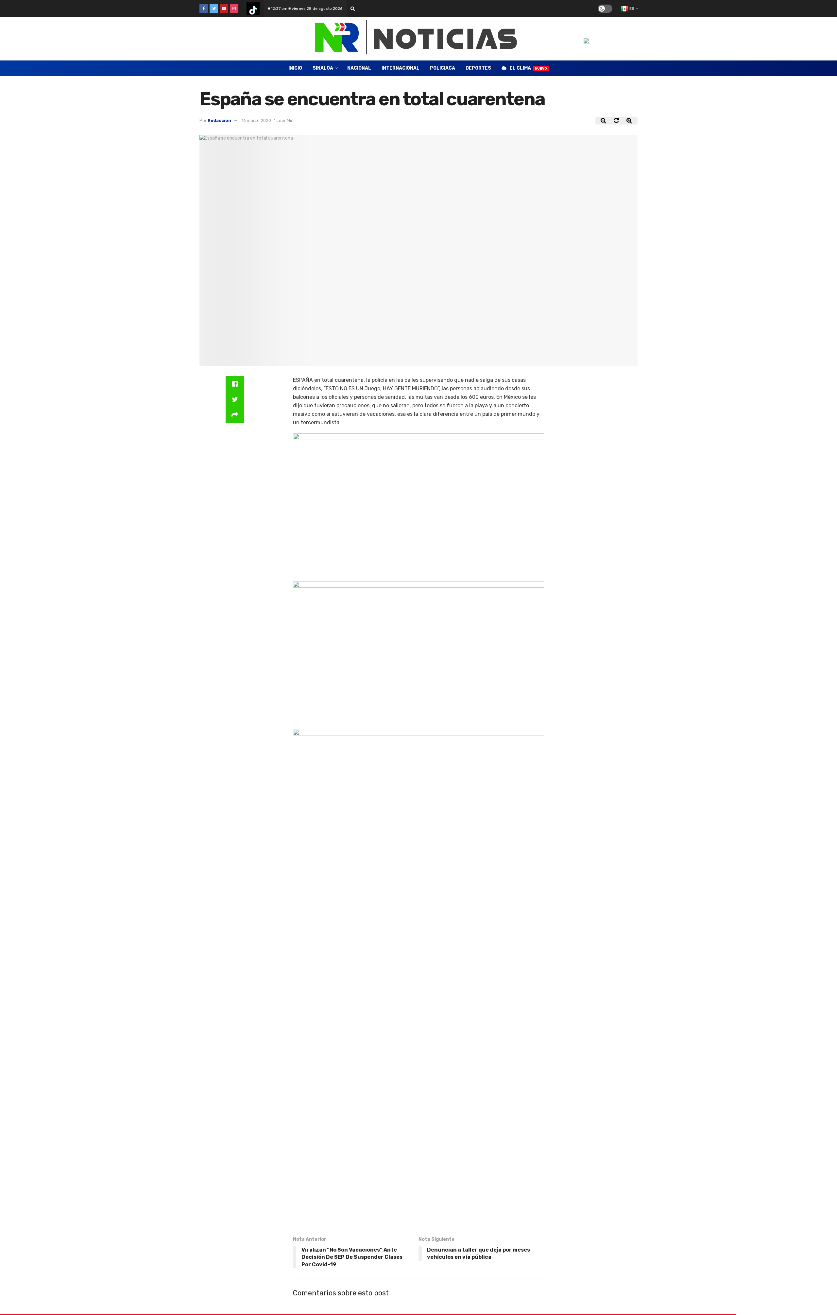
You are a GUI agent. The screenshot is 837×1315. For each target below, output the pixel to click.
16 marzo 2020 (256, 120)
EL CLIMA (528, 68)
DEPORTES (478, 68)
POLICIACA (442, 68)
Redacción (219, 120)
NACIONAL (359, 68)
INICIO (295, 68)
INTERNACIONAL (400, 68)
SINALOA (323, 68)
